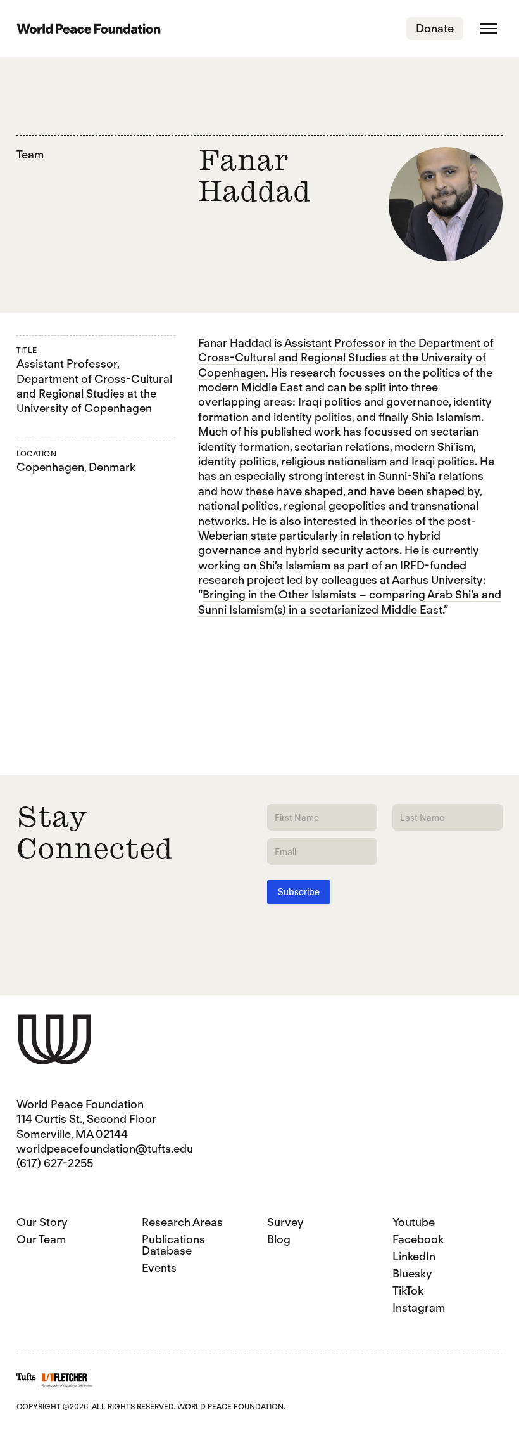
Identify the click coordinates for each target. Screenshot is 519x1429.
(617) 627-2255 (54, 1163)
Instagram (418, 1307)
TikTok (407, 1290)
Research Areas (182, 1222)
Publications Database (173, 1244)
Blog (279, 1239)
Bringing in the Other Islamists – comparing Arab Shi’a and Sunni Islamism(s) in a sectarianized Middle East (349, 602)
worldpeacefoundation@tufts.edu (104, 1148)
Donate (435, 28)
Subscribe (299, 892)
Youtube (413, 1222)
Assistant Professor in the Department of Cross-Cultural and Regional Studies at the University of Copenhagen (346, 357)
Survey (285, 1222)
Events (159, 1267)
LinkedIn (413, 1256)
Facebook (418, 1239)
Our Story (42, 1222)
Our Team (41, 1239)
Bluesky (412, 1273)
